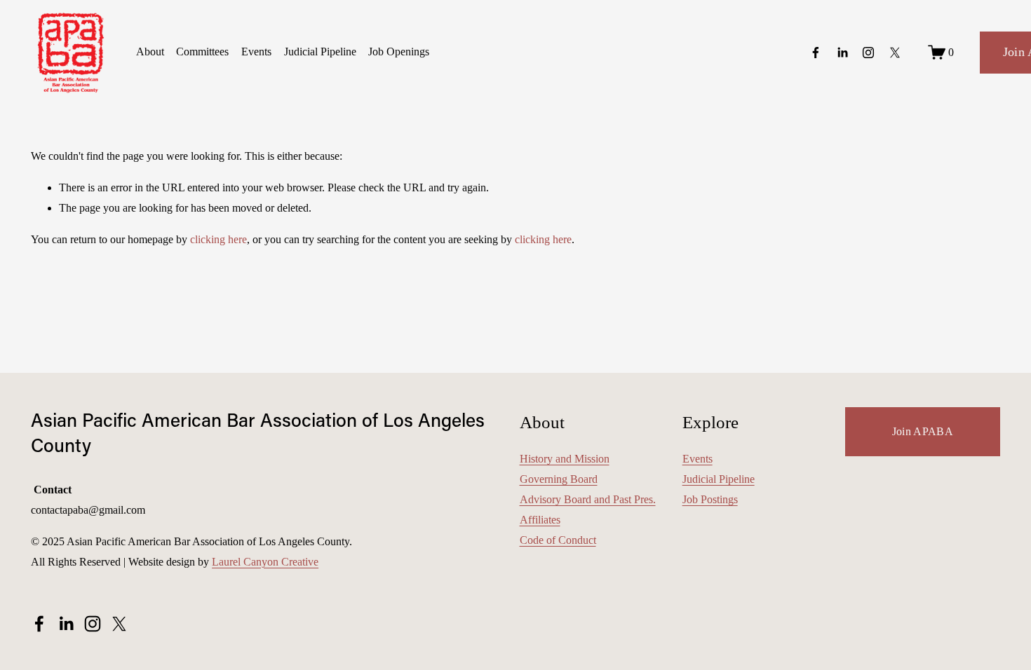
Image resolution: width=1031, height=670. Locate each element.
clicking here (218, 239)
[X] (895, 53)
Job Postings (710, 499)
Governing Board (559, 479)
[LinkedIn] (842, 53)
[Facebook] (816, 53)
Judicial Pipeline (320, 51)
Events (256, 51)
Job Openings (398, 51)
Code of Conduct (558, 540)
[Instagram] (868, 53)
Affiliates (540, 520)
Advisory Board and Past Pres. (588, 499)
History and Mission (564, 459)
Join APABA (922, 431)
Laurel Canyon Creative (265, 562)
